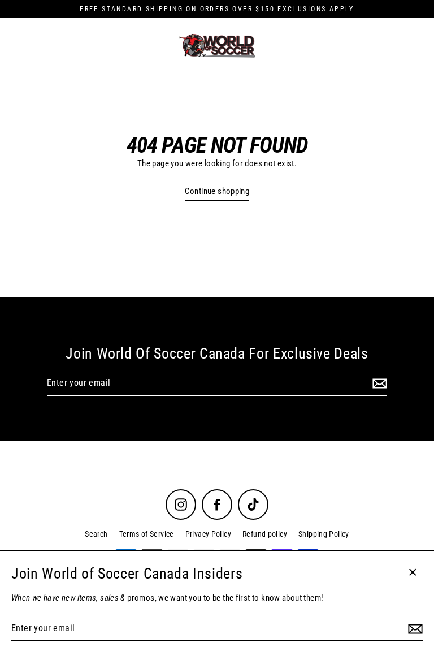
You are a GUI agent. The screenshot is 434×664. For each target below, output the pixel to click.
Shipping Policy (323, 533)
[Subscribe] (378, 383)
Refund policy (264, 533)
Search (96, 533)
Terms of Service (146, 533)
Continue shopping (217, 191)
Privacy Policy (208, 533)
